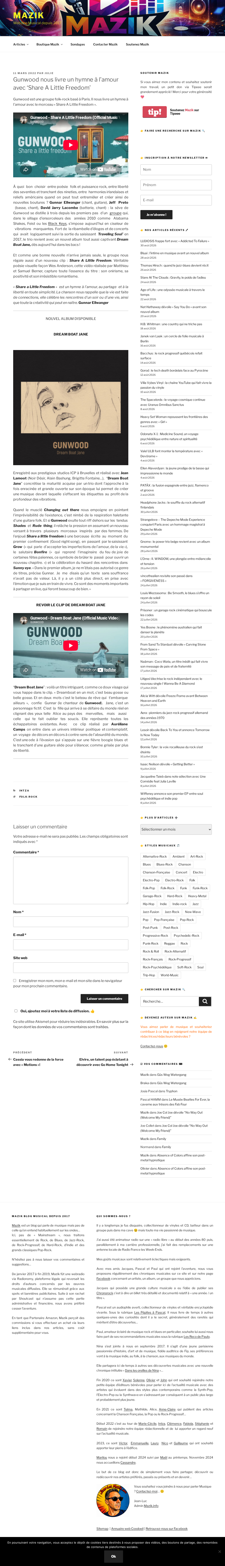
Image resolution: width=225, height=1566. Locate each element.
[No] (219, 1551)
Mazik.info (151, 1506)
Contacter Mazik (105, 44)
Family (161, 1139)
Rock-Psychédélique (157, 967)
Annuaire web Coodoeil (127, 1528)
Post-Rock (170, 927)
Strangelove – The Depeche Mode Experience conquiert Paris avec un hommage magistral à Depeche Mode (172, 524)
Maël (163, 1457)
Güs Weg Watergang (171, 1074)
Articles (19, 44)
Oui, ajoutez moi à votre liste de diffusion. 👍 (57, 1011)
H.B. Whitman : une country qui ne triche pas (171, 324)
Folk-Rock (28, 796)
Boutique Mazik (47, 44)
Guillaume (181, 1443)
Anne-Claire (167, 1409)
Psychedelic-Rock (186, 935)
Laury (155, 1443)
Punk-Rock (150, 943)
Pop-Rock (187, 920)
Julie (49, 73)
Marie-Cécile (147, 1423)
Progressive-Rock (155, 935)
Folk (192, 880)
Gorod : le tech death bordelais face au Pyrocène (174, 370)
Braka (144, 1083)
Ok (113, 1556)
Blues (147, 864)
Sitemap (102, 1528)
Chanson (184, 864)
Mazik (28, 15)
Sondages (78, 44)
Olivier (144, 1168)
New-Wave (193, 912)
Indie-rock (179, 904)
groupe (116, 213)
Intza (24, 790)
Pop (145, 920)
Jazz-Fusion (151, 912)
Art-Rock (196, 856)
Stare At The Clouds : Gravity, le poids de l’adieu (173, 277)
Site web (20, 958)
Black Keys (57, 223)
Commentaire (26, 852)
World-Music (170, 975)
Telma (128, 1409)
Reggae (169, 943)
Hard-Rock (174, 896)
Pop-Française (164, 920)
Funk (183, 888)
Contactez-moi (146, 1491)
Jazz (195, 904)
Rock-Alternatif (175, 951)
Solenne (139, 1380)
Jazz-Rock (172, 912)
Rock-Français (153, 959)
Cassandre (128, 1462)
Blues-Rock (164, 864)
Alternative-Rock (155, 856)
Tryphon (171, 1091)
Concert (181, 872)
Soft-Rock (184, 967)
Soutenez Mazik (137, 44)
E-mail (19, 935)
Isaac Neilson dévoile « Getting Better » (167, 764)
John (163, 1380)
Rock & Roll (151, 951)
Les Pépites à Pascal (149, 1312)
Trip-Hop (149, 975)
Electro (198, 872)
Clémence (174, 1423)
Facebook (103, 1278)
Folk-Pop (149, 888)
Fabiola (188, 1423)
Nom (18, 912)
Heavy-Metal (197, 896)
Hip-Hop (148, 904)
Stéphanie (202, 1423)
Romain (101, 1428)
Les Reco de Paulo (197, 1336)
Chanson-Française (156, 872)
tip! (154, 112)
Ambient (178, 856)
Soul (200, 967)
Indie (163, 904)
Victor (123, 1443)
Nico (164, 1443)
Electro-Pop (151, 880)
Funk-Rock (200, 888)
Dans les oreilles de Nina (142, 1370)
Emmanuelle (140, 1443)
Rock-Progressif (180, 959)
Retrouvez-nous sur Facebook (167, 1528)
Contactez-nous (151, 1046)
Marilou (101, 1457)
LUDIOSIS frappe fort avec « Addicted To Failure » (174, 241)
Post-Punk (150, 927)
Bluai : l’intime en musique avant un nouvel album (174, 253)
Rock (184, 943)
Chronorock (104, 1293)
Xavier (127, 1380)
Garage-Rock (152, 896)
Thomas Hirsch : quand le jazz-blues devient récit (174, 265)
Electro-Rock (174, 880)
